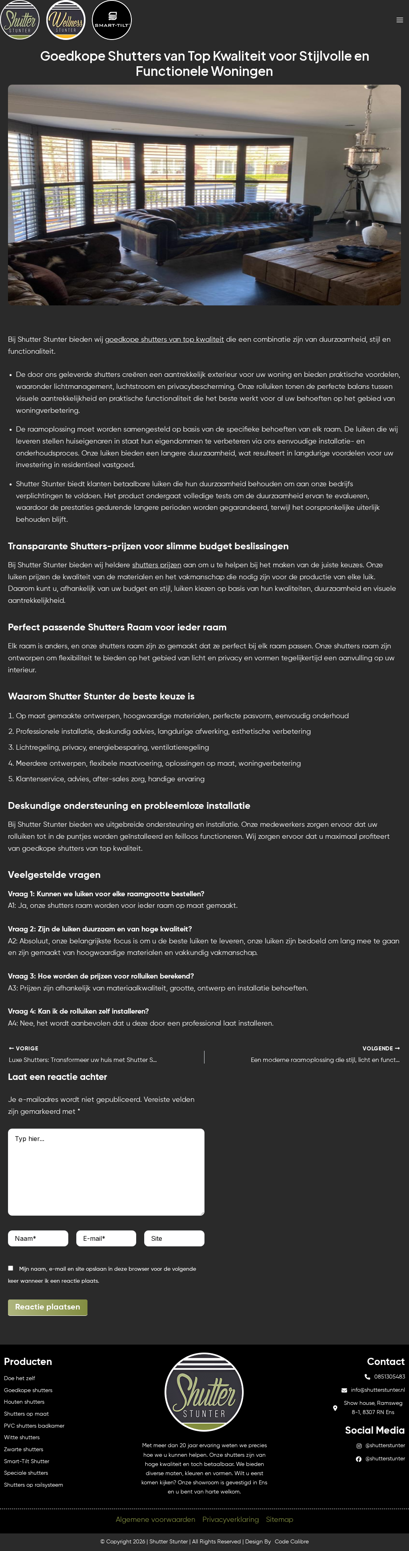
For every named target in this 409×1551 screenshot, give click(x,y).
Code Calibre (292, 1542)
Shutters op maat (26, 1414)
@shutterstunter (385, 1445)
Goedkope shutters (28, 1390)
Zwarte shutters (23, 1449)
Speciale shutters (26, 1473)
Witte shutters (22, 1437)
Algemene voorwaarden (155, 1519)
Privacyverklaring (231, 1519)
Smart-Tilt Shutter (26, 1461)
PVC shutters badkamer (34, 1426)
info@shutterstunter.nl (378, 1390)
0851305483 (389, 1377)
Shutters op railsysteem (33, 1485)
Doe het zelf (19, 1378)
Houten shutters (24, 1402)
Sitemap (279, 1519)
